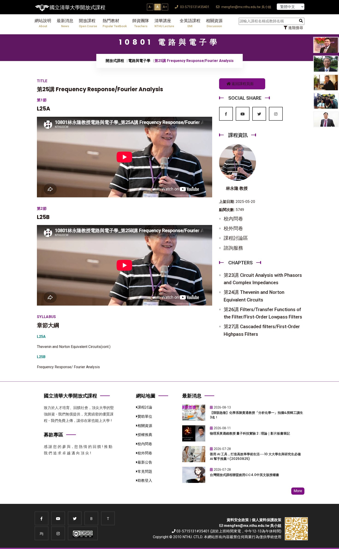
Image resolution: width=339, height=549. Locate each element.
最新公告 (144, 462)
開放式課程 (115, 60)
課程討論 (144, 407)
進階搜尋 (295, 28)
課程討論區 (236, 238)
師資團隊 (140, 23)
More (298, 491)
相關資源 (214, 23)
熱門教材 (115, 23)
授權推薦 (144, 434)
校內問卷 (233, 219)
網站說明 (43, 23)
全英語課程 (190, 23)
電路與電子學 (139, 60)
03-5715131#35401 (194, 7)
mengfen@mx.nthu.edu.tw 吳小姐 (245, 7)
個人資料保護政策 (266, 520)
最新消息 (65, 23)
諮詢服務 (233, 248)
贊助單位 (144, 416)
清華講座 (164, 23)
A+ (165, 7)
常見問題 (144, 471)
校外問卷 (233, 228)
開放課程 (88, 23)
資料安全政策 (238, 520)
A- (150, 7)
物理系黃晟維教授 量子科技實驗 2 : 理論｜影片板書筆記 (250, 433)
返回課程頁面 (242, 84)
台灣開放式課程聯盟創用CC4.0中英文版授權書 (244, 475)
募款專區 (53, 434)
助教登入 (144, 480)
